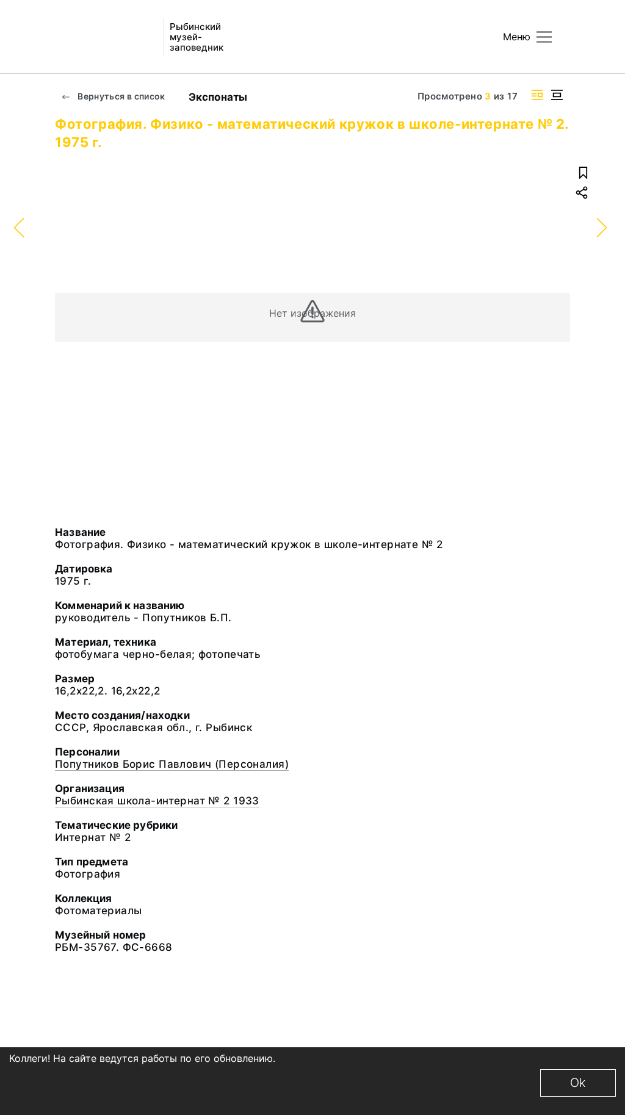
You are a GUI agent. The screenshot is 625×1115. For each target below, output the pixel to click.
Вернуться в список (120, 96)
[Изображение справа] (537, 95)
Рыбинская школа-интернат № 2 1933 (157, 801)
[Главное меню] (544, 37)
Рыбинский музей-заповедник (196, 36)
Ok (578, 1082)
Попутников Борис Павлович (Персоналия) (172, 764)
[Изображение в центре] (556, 95)
